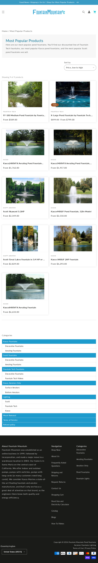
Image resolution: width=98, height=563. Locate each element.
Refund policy (9, 425)
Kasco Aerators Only (12, 383)
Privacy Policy (90, 548)
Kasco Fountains (10, 341)
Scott (7, 401)
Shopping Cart (57, 495)
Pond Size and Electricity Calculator (60, 503)
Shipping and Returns (57, 474)
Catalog (54, 511)
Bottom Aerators (12, 392)
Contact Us (56, 488)
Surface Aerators (12, 388)
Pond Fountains (83, 472)
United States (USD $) (13, 552)
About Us (55, 456)
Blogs (53, 517)
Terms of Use (78, 548)
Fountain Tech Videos (14, 378)
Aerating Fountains (13, 351)
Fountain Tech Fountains (13, 369)
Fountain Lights (83, 478)
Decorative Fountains (14, 346)
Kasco (7, 411)
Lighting (6, 397)
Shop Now (55, 450)
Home (5, 31)
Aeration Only (82, 466)
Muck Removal (9, 415)
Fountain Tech (11, 406)
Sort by (67, 62)
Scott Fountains (10, 355)
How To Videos (57, 524)
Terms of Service (10, 420)
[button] (3, 12)
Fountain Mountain (76, 542)
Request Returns (58, 482)
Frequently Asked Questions (58, 464)
